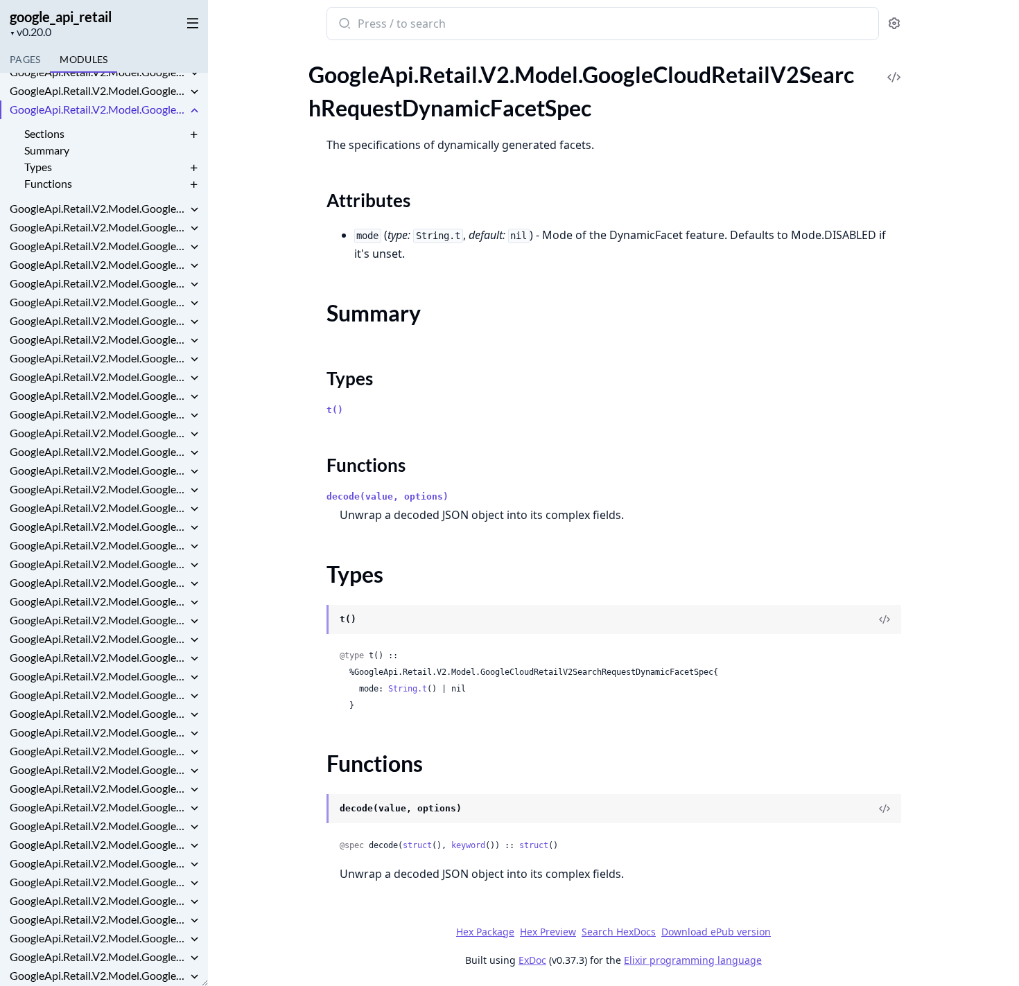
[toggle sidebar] (190, 22)
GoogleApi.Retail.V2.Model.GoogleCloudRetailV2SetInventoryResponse (98, 563)
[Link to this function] (313, 810)
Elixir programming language (693, 960)
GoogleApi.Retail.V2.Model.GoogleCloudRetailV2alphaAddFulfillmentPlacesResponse (98, 788)
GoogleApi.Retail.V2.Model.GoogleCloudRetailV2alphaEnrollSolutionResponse (98, 919)
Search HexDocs (619, 931)
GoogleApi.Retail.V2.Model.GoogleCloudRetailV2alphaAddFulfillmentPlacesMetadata (98, 769)
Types (38, 166)
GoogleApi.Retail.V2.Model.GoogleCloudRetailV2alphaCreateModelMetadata (98, 881)
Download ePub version (716, 931)
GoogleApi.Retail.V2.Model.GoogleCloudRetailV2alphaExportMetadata (98, 975)
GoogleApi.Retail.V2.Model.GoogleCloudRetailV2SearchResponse (98, 320)
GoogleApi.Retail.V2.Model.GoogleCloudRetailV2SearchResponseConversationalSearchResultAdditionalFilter (98, 357)
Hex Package (485, 931)
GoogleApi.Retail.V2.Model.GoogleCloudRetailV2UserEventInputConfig (98, 732)
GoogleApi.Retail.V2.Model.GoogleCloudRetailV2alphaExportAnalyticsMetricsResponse (98, 937)
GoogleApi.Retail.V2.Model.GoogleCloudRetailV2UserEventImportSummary (98, 694)
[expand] (194, 74)
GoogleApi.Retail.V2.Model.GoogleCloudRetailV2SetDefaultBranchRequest (98, 507)
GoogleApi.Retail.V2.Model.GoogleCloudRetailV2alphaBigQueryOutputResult (98, 844)
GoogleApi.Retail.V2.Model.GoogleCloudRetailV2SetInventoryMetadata (98, 526)
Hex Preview (548, 931)
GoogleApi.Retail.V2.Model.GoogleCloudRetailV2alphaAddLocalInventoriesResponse (98, 825)
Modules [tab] (83, 59)
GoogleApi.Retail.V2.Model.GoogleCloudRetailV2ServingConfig (98, 488)
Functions (48, 183)
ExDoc (532, 960)
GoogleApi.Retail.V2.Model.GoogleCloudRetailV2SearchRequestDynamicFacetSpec (98, 109)
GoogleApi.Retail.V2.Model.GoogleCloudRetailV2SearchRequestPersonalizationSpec (98, 245)
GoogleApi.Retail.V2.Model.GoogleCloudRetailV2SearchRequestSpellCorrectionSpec (98, 283)
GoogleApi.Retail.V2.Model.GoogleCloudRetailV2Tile (98, 582)
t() (334, 410)
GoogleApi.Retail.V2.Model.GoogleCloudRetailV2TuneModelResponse (98, 638)
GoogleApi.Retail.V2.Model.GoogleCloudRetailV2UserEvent (98, 676)
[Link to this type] (313, 621)
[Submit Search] (343, 25)
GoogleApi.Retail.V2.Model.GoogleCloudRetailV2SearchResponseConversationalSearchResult (98, 339)
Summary (46, 150)
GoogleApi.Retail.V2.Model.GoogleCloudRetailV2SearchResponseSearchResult (98, 451)
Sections (44, 133)
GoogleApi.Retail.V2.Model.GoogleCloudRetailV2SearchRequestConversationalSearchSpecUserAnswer (98, 71)
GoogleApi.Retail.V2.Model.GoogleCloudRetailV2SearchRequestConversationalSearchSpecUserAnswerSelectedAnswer (98, 90)
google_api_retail (61, 16)
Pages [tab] (25, 59)
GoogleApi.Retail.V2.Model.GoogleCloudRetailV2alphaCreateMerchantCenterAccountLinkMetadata (98, 863)
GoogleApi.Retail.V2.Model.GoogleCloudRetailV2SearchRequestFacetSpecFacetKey (98, 227)
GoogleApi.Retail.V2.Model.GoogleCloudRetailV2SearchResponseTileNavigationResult (98, 470)
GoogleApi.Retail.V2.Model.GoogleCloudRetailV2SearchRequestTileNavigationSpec (98, 301)
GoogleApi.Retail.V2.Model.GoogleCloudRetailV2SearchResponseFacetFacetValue (98, 414)
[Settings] (894, 24)
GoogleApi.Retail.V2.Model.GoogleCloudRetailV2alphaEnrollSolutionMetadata (98, 900)
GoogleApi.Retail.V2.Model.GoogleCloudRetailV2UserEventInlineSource (98, 713)
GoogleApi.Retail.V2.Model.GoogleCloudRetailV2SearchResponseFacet (98, 395)
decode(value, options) (387, 496)
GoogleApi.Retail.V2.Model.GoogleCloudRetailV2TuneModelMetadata (98, 601)
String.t (407, 689)
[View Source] (894, 67)
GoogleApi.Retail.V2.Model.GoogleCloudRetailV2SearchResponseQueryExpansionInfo (98, 432)
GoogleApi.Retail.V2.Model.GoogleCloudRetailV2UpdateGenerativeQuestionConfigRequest (98, 657)
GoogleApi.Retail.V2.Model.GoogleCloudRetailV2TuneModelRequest (98, 619)
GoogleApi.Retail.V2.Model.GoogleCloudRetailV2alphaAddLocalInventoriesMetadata (98, 806)
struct (417, 845)
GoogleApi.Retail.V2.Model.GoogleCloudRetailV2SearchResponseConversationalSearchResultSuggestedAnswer (98, 376)
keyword (468, 845)
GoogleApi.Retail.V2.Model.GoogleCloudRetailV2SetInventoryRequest (98, 545)
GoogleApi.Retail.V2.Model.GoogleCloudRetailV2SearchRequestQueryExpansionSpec (98, 264)
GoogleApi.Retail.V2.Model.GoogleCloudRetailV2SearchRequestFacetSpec (98, 208)
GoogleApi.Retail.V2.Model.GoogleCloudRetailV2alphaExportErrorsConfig (98, 956)
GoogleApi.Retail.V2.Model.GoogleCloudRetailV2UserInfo (98, 750)
